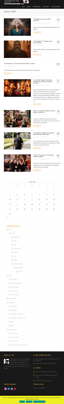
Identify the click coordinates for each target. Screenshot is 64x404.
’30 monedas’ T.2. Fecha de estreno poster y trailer (19, 63)
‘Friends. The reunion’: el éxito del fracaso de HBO (43, 156)
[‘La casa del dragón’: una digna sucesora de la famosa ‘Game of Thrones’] (17, 88)
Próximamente (37, 6)
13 (32, 199)
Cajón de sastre (55, 6)
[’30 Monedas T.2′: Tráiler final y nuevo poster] (17, 49)
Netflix (15, 241)
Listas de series (15, 337)
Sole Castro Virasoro (37, 114)
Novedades (46, 6)
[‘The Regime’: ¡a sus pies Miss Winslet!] (17, 27)
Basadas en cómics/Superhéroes (19, 345)
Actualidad (13, 310)
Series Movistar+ (15, 287)
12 (24, 199)
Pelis (23, 6)
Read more (37, 32)
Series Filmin (14, 291)
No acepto (29, 401)
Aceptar (22, 401)
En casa (13, 233)
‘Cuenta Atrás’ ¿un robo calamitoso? (44, 380)
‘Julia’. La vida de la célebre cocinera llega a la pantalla (44, 111)
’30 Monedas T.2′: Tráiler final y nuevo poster (43, 42)
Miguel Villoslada (36, 85)
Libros (12, 322)
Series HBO (48, 23)
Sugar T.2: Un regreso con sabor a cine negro (46, 371)
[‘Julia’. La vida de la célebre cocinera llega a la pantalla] (17, 118)
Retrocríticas (17, 237)
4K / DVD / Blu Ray (18, 264)
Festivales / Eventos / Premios (18, 318)
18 (17, 204)
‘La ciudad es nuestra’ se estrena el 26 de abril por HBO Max (43, 133)
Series (28, 6)
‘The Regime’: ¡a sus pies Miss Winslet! (42, 19)
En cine (20, 271)
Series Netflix (19, 268)
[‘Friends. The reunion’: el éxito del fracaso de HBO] (17, 163)
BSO (12, 325)
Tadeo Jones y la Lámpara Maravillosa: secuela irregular (46, 376)
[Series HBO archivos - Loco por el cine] (16, 2)
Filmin (15, 256)
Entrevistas (14, 306)
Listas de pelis (14, 333)
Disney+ (16, 260)
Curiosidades (14, 341)
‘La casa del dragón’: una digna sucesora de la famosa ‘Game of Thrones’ (43, 81)
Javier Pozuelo (36, 23)
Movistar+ (16, 252)
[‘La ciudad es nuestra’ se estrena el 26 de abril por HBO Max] (17, 141)
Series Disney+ (15, 294)
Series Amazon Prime (16, 283)
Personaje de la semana (17, 314)
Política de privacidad (39, 401)
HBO (40, 23)
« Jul (7, 217)
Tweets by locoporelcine (39, 388)
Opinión (43, 23)
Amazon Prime (17, 248)
